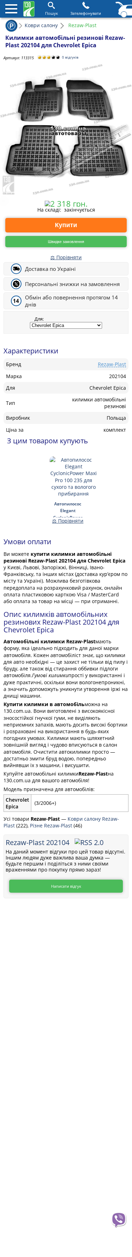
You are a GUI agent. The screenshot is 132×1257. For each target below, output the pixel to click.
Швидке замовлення (66, 241)
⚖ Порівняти (66, 257)
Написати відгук (66, 886)
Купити (66, 225)
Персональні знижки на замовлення (72, 283)
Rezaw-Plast (112, 364)
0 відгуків (70, 57)
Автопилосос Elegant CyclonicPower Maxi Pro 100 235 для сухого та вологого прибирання (68, 509)
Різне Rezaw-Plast (52, 825)
